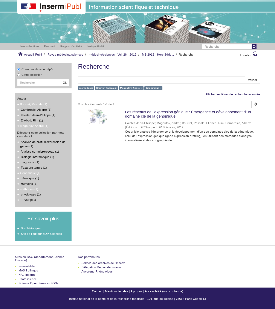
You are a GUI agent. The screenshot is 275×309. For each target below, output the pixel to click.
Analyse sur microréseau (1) (40, 151)
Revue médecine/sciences (65, 54)
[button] (29, 46)
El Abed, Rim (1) (32, 120)
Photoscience (27, 279)
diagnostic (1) (30, 162)
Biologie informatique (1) (37, 157)
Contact (97, 291)
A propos (136, 291)
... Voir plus (28, 199)
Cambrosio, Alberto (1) (36, 109)
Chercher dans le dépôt (37, 69)
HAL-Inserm (26, 274)
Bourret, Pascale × (106, 88)
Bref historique (31, 228)
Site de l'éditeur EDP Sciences (41, 233)
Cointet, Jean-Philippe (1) (38, 115)
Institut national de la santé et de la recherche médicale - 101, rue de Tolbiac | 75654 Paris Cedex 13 (137, 298)
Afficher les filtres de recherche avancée (232, 94)
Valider (252, 80)
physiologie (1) (31, 194)
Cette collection (31, 74)
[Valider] (254, 46)
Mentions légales (116, 291)
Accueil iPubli (33, 54)
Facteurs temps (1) (34, 167)
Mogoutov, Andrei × (131, 88)
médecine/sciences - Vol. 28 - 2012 (112, 54)
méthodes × (86, 88)
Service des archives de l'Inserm (103, 263)
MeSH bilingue (28, 270)
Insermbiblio (26, 266)
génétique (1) (30, 178)
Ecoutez (245, 55)
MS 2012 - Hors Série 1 (158, 54)
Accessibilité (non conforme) (164, 291)
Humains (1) (29, 183)
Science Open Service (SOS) (38, 283)
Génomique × (153, 88)
